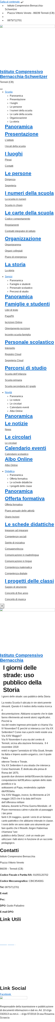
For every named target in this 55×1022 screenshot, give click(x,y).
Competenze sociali (15, 536)
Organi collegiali (14, 250)
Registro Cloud (13, 354)
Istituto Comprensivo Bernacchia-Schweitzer (23, 74)
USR (2, 980)
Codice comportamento (17, 218)
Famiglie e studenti (20, 284)
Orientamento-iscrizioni (17, 328)
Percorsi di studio (19, 291)
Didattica (10, 471)
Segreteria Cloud (14, 360)
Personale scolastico (21, 288)
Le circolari (16, 403)
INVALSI (4, 974)
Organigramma (13, 244)
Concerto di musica (15, 599)
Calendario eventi (19, 407)
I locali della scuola (15, 146)
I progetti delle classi (21, 486)
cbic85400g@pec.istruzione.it (22, 899)
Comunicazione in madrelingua (22, 555)
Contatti (9, 166)
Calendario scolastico (16, 454)
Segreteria (10, 185)
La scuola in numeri (15, 199)
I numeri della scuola (21, 110)
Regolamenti (12, 225)
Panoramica (16, 95)
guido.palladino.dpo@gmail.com (32, 911)
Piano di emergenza (16, 257)
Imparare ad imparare (16, 530)
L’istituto (9, 140)
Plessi (8, 159)
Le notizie (15, 400)
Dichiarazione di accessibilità (16, 950)
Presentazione (18, 99)
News (8, 429)
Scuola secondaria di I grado (20, 386)
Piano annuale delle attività (19, 510)
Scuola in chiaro (13, 205)
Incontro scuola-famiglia (18, 334)
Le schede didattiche (21, 482)
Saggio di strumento (16, 587)
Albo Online (16, 411)
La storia (14, 121)
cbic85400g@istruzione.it (21, 16)
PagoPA (9, 316)
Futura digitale (8, 937)
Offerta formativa (19, 478)
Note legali (6, 956)
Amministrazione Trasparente (16, 925)
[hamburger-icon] (1, 89)
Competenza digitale (16, 573)
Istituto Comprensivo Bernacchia (21, 658)
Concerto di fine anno (16, 593)
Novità (8, 392)
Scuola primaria (13, 380)
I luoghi (14, 103)
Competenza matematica (18, 567)
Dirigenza (10, 179)
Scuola (9, 92)
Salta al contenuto (10, 1)
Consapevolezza (14, 549)
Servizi (8, 276)
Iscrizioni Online (13, 322)
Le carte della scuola (21, 114)
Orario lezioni (12, 517)
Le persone (16, 107)
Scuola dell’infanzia (15, 374)
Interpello (10, 348)
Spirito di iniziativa (15, 542)
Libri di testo (11, 310)
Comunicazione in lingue (18, 561)
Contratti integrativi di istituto (20, 231)
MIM (2, 962)
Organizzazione (18, 118)
